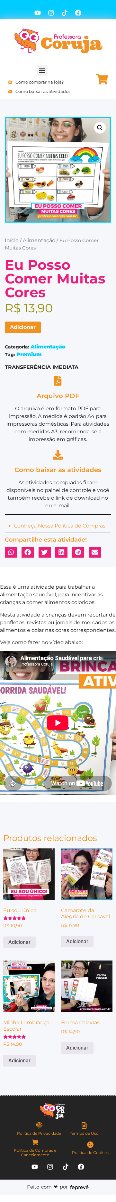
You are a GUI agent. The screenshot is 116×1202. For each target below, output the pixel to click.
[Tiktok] (64, 13)
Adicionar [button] (19, 942)
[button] (42, 70)
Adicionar (23, 327)
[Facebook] (78, 13)
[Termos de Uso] (84, 1125)
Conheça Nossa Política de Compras (59, 526)
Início (12, 240)
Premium (29, 354)
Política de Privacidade (39, 1133)
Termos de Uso (84, 1133)
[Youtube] (37, 13)
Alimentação (39, 240)
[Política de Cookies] (90, 1144)
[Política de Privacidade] (39, 1125)
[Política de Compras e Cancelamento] (35, 1142)
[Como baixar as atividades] (58, 455)
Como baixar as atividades (57, 470)
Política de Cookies (90, 1152)
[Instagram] (51, 13)
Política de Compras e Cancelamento (35, 1152)
